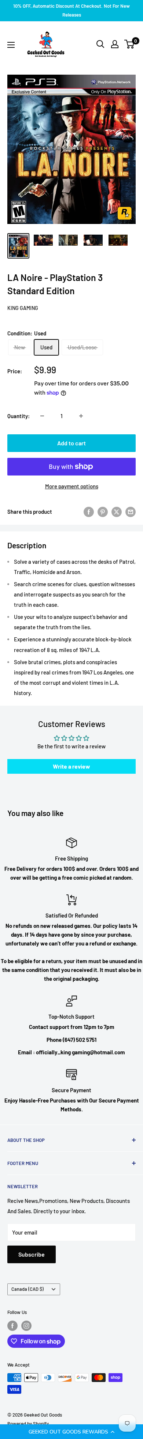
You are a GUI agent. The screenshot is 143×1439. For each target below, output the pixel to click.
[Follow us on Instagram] (26, 1326)
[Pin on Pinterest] (103, 511)
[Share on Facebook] (89, 511)
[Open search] (100, 44)
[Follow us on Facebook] (12, 1326)
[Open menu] (11, 45)
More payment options (71, 486)
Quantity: (18, 416)
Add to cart (71, 442)
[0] (129, 44)
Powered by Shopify (28, 1423)
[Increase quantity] (81, 416)
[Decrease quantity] (42, 416)
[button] (71, 1431)
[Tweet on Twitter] (116, 511)
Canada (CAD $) (27, 1289)
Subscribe (31, 1254)
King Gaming (22, 308)
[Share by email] (130, 511)
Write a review (71, 766)
